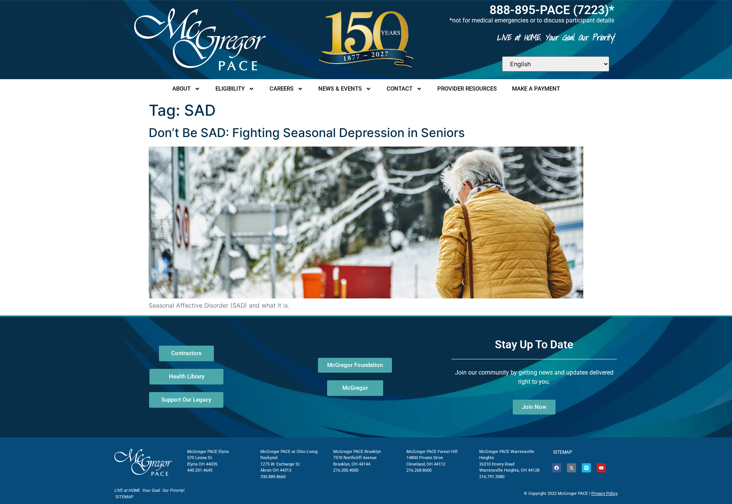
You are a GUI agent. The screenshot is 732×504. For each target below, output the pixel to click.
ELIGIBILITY (230, 88)
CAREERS (282, 88)
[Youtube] (601, 467)
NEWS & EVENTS (340, 88)
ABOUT (181, 88)
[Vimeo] (586, 467)
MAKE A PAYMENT (536, 88)
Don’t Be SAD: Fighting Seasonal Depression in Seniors (307, 132)
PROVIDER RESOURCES (467, 88)
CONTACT (400, 88)
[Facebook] (556, 467)
